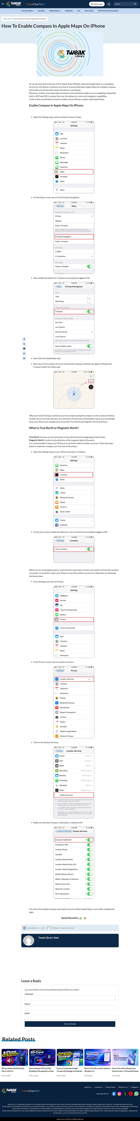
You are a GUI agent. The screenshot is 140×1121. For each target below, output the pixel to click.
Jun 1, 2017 (41, 928)
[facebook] (24, 339)
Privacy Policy (110, 1087)
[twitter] (24, 344)
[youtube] (131, 1093)
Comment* (29, 994)
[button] (109, 4)
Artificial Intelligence (108, 11)
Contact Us (98, 1087)
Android (69, 11)
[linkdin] (24, 348)
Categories (134, 1087)
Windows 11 (54, 11)
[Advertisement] (70, 964)
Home (5, 19)
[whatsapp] (136, 1093)
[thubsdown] (85, 918)
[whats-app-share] (24, 353)
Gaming (41, 11)
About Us (87, 1087)
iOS (78, 11)
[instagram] (119, 1093)
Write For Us (123, 1087)
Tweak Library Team (67, 928)
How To (10, 19)
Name (28, 1004)
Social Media (27, 11)
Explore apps (98, 4)
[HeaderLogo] (15, 4)
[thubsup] (81, 918)
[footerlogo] (11, 1090)
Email (27, 1013)
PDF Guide (89, 11)
